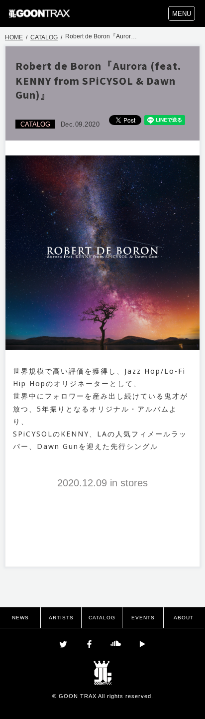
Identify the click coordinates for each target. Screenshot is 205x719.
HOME (14, 37)
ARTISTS (61, 617)
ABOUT (184, 617)
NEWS (20, 617)
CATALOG (44, 37)
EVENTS (143, 617)
